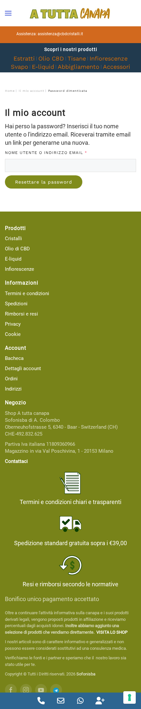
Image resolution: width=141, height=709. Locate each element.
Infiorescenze (109, 58)
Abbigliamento (78, 66)
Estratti (24, 58)
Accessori (116, 66)
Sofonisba (85, 673)
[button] (8, 13)
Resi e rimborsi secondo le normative (70, 584)
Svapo (19, 66)
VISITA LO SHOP (112, 632)
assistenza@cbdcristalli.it (60, 34)
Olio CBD (51, 58)
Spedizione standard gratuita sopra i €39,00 (70, 543)
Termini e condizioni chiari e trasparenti (70, 501)
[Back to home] (70, 13)
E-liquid (43, 66)
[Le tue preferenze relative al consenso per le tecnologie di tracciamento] (129, 697)
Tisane (77, 58)
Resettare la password (43, 182)
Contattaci (16, 461)
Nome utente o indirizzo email (58, 152)
